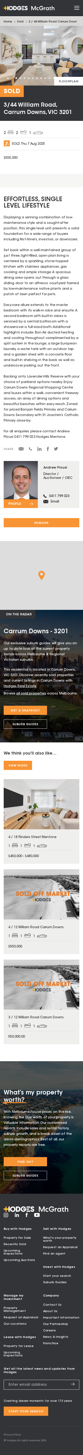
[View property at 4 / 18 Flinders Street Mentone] (41, 821)
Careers (49, 1330)
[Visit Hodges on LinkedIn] (17, 1216)
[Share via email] (21, 449)
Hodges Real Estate (20, 686)
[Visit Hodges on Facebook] (27, 1216)
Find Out (25, 1162)
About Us (50, 1311)
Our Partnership (55, 1324)
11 (49, 78)
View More (18, 765)
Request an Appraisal (60, 1247)
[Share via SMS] (30, 449)
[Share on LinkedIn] (39, 450)
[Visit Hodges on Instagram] (6, 1216)
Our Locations (15, 1323)
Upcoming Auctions (19, 1260)
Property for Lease (19, 1346)
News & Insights (55, 1337)
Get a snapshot (25, 710)
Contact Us (52, 1304)
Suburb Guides (25, 724)
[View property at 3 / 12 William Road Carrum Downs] (41, 1002)
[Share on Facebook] (48, 450)
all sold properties (31, 693)
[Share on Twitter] (56, 450)
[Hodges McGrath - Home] (29, 8)
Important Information (61, 1317)
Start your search (57, 1276)
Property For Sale (17, 1237)
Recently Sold (15, 1244)
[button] (41, 575)
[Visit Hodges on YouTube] (37, 1216)
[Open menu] (76, 8)
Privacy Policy (12, 1435)
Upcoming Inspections (13, 1252)
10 (45, 78)
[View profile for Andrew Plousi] (41, 484)
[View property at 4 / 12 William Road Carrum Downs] (41, 911)
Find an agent (54, 1253)
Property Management (15, 1310)
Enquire (41, 523)
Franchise (51, 1343)
